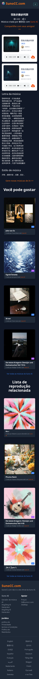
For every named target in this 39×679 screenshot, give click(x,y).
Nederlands (10, 666)
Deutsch (29, 654)
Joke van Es (10, 231)
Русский (29, 670)
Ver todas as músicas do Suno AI (19, 374)
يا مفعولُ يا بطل (11, 567)
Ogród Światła (11, 275)
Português (29, 649)
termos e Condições (9, 627)
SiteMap (24, 605)
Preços (24, 600)
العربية (10, 662)
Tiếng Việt (29, 658)
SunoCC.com (11, 586)
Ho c (7, 431)
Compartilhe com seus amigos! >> (20, 28)
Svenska (10, 674)
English (10, 641)
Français (10, 658)
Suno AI (34, 21)
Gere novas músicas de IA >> (19, 180)
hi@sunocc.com (27, 602)
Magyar (29, 662)
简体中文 (28, 641)
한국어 (28, 645)
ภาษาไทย (28, 674)
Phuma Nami (11, 477)
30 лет (8, 318)
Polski (29, 666)
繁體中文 (10, 645)
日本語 (10, 649)
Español (10, 654)
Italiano (10, 670)
